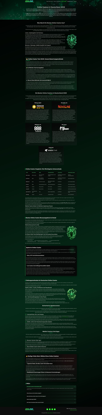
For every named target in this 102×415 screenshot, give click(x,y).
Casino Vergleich (63, 1)
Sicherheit (75, 1)
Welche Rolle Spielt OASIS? (31, 399)
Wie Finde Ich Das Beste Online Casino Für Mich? (35, 402)
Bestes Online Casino (50, 1)
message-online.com (50, 412)
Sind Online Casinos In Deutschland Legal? (34, 386)
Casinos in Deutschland (57, 1)
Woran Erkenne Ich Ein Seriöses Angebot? (34, 393)
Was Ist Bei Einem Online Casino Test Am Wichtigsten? (36, 396)
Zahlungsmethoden (70, 1)
